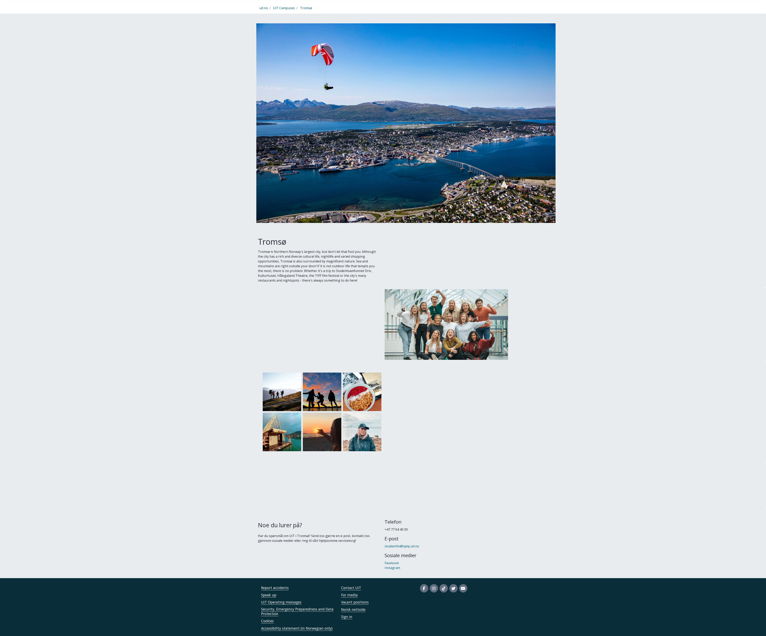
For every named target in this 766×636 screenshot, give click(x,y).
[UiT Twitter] (453, 588)
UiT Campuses (284, 8)
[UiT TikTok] (443, 588)
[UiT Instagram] (434, 588)
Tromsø (306, 8)
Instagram (392, 568)
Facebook (392, 563)
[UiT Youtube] (463, 588)
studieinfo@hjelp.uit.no (402, 546)
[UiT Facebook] (424, 588)
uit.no (263, 8)
